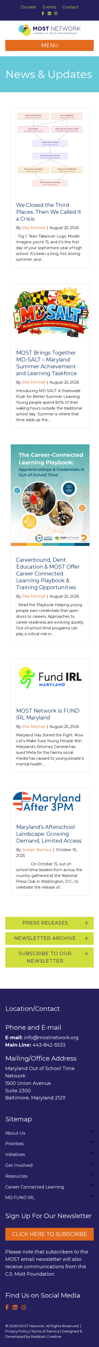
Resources (16, 1176)
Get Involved (19, 1165)
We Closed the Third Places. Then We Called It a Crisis (48, 212)
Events (49, 7)
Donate (28, 7)
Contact (70, 7)
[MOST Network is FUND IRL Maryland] (50, 677)
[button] (49, 923)
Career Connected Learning (34, 1187)
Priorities (14, 1143)
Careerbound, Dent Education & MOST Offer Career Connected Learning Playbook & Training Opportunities (48, 574)
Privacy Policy (17, 1331)
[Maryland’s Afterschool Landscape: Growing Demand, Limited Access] (50, 800)
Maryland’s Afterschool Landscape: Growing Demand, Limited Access (49, 834)
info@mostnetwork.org (51, 1038)
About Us (15, 1133)
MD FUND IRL (20, 1197)
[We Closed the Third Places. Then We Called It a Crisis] (50, 149)
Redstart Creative (46, 1336)
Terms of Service (45, 1331)
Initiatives (15, 1154)
